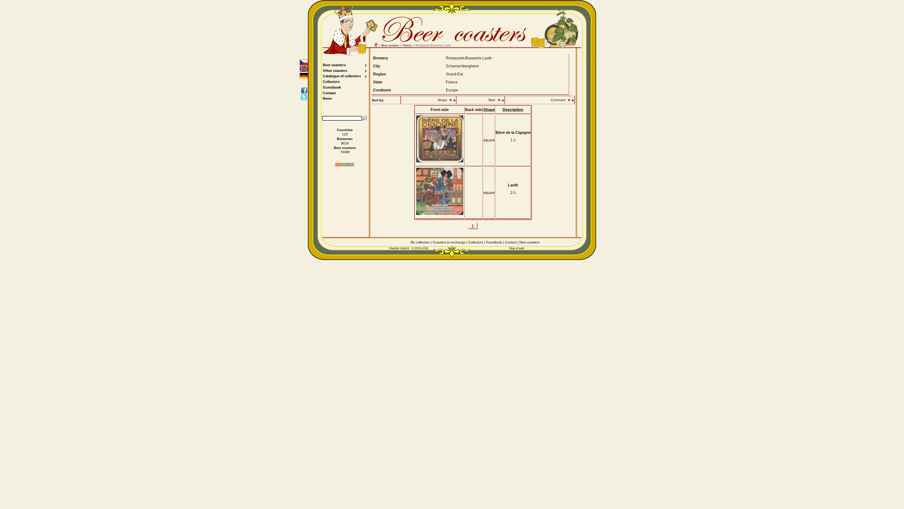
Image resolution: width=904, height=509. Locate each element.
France (407, 45)
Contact (329, 93)
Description (513, 110)
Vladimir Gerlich (399, 248)
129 (345, 134)
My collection (420, 242)
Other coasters (335, 71)
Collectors (331, 82)
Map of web (516, 248)
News (327, 98)
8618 (345, 143)
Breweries (345, 139)
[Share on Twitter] (305, 97)
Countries (345, 130)
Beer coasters (390, 45)
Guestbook (332, 87)
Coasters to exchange (449, 242)
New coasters (529, 242)
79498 (345, 152)
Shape (489, 110)
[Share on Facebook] (305, 90)
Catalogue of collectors (342, 76)
